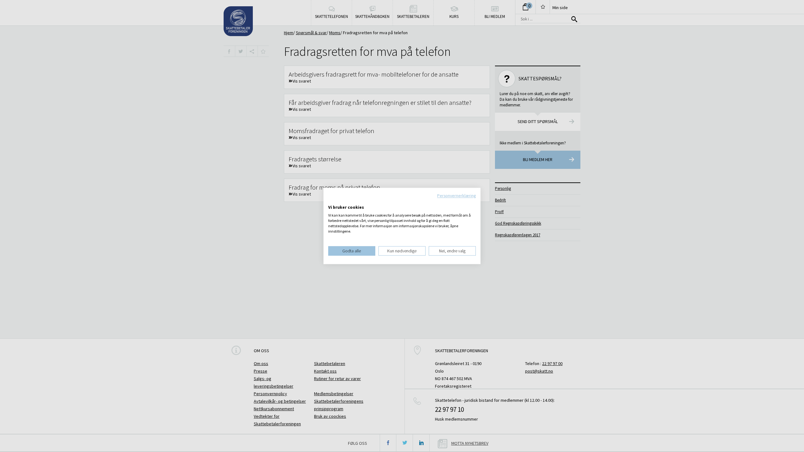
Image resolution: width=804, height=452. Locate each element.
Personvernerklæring (456, 195)
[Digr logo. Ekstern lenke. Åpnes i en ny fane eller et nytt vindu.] (332, 201)
